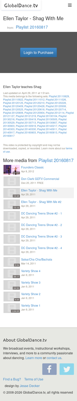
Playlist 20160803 (26, 132)
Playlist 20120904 (34, 112)
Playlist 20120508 (56, 106)
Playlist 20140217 (47, 125)
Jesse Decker (30, 385)
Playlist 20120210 (34, 102)
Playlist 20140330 (26, 129)
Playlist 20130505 (47, 119)
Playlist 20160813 (47, 132)
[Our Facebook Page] (49, 369)
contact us (54, 357)
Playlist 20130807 (47, 122)
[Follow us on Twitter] (67, 369)
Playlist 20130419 (26, 119)
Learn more (33, 357)
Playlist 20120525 (13, 109)
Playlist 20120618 (34, 109)
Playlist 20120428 (34, 106)
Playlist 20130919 (26, 125)
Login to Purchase (38, 52)
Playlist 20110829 (59, 96)
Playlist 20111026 (56, 99)
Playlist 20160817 (32, 27)
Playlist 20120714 (56, 109)
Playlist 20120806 (13, 112)
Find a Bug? (12, 379)
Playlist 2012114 (55, 112)
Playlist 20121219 (26, 116)
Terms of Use (33, 379)
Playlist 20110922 (13, 99)
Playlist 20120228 (56, 102)
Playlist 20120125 (13, 102)
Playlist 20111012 (34, 99)
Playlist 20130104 (47, 116)
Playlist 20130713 (26, 122)
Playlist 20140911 (47, 129)
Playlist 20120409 (13, 106)
